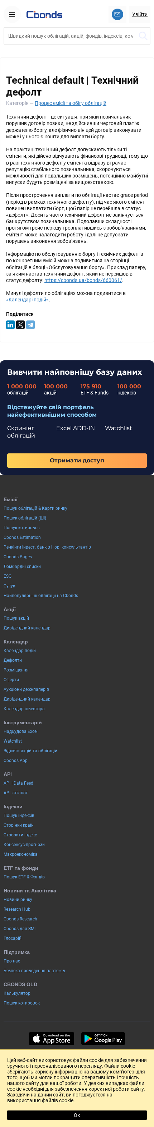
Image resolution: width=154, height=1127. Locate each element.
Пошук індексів (19, 815)
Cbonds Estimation (22, 537)
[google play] (103, 1038)
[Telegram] (30, 324)
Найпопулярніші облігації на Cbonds (41, 595)
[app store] (51, 1038)
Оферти (11, 679)
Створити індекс (20, 834)
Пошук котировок (22, 527)
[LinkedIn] (10, 324)
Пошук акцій (16, 618)
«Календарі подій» (27, 299)
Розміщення (16, 670)
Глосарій (12, 938)
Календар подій (20, 650)
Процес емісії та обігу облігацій (70, 103)
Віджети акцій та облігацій (30, 750)
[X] (20, 324)
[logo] (44, 14)
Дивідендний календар (27, 628)
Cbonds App (16, 760)
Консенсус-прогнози (24, 844)
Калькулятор (17, 993)
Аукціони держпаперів (26, 689)
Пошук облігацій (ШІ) (25, 518)
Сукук (9, 585)
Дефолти (13, 660)
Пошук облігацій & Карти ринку (35, 508)
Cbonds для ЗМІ (19, 928)
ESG (7, 576)
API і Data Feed (18, 783)
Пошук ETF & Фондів (24, 876)
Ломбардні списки (22, 566)
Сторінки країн (19, 825)
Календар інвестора (24, 708)
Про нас (12, 961)
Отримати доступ (77, 460)
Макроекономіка (21, 854)
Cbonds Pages (18, 556)
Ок (77, 1115)
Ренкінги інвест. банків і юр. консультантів (47, 547)
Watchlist (13, 741)
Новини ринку (18, 899)
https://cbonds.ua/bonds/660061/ (83, 280)
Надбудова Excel (21, 731)
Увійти (140, 14)
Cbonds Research (20, 919)
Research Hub (17, 909)
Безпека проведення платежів (34, 970)
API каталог (16, 792)
